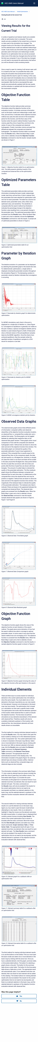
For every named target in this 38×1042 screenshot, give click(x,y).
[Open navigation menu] (34, 3)
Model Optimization (22, 11)
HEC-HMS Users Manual (14, 3)
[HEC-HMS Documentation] (2, 3)
